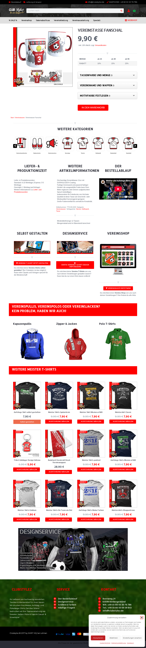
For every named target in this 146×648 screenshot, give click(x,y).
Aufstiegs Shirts (114, 153)
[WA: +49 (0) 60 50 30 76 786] (100, 604)
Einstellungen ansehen (132, 638)
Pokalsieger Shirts (99, 153)
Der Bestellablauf (67, 598)
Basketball (54, 153)
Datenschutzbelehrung (118, 643)
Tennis (23, 153)
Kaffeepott (85, 209)
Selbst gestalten (27, 422)
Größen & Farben (67, 604)
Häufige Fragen (66, 607)
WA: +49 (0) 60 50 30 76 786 (117, 604)
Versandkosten (100, 45)
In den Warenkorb (93, 107)
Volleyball (38, 153)
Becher (78, 209)
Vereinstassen (20, 117)
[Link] (129, 10)
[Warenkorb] (134, 11)
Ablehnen (114, 638)
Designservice (66, 601)
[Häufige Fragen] (56, 607)
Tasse (58, 211)
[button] (142, 618)
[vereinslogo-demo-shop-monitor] (118, 260)
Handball (68, 153)
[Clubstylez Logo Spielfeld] (16, 10)
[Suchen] (121, 10)
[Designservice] (56, 601)
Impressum (130, 643)
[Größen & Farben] (56, 604)
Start (12, 117)
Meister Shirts (130, 153)
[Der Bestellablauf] (56, 598)
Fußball (84, 153)
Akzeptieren (98, 638)
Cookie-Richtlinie (105, 643)
